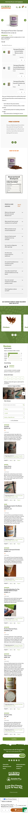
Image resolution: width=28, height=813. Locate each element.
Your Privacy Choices (11, 799)
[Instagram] (9, 760)
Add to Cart (20, 810)
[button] (4, 52)
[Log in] (19, 7)
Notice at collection (7, 801)
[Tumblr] (16, 760)
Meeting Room (19, 766)
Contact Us (20, 2)
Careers (4, 768)
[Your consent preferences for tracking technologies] (25, 810)
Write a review (5, 39)
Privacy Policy (5, 764)
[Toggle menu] (25, 6)
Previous (2, 20)
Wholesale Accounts (7, 766)
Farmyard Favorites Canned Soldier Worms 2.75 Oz (18, 51)
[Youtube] (19, 760)
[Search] (17, 7)
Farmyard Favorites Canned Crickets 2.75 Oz (19, 83)
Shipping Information (20, 764)
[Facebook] (11, 760)
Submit (22, 755)
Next (25, 20)
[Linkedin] (14, 760)
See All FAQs (19, 205)
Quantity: (22, 57)
